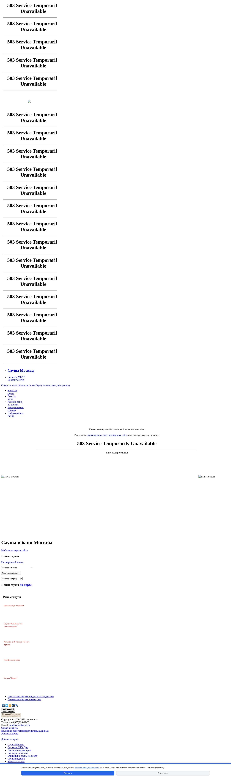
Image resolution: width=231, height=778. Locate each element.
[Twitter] (6, 705)
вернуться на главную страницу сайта (107, 435)
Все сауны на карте (18, 753)
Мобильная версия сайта (14, 550)
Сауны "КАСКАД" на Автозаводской (13, 625)
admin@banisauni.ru (19, 725)
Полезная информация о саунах (24, 699)
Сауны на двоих (10, 385)
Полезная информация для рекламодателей (31, 696)
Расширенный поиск (12, 562)
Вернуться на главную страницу (53, 385)
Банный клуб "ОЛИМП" (14, 605)
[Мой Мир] (13, 705)
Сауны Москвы (16, 744)
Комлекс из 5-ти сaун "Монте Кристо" (17, 643)
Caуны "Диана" (10, 677)
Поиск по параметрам (19, 750)
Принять (68, 773)
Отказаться (163, 773)
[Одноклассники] (10, 705)
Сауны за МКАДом (18, 747)
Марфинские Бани (12, 659)
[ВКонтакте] (3, 705)
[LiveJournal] (16, 705)
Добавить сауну (9, 733)
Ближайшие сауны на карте (22, 755)
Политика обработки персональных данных (25, 730)
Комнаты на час (27, 385)
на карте (26, 584)
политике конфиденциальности (87, 767)
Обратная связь (9, 728)
